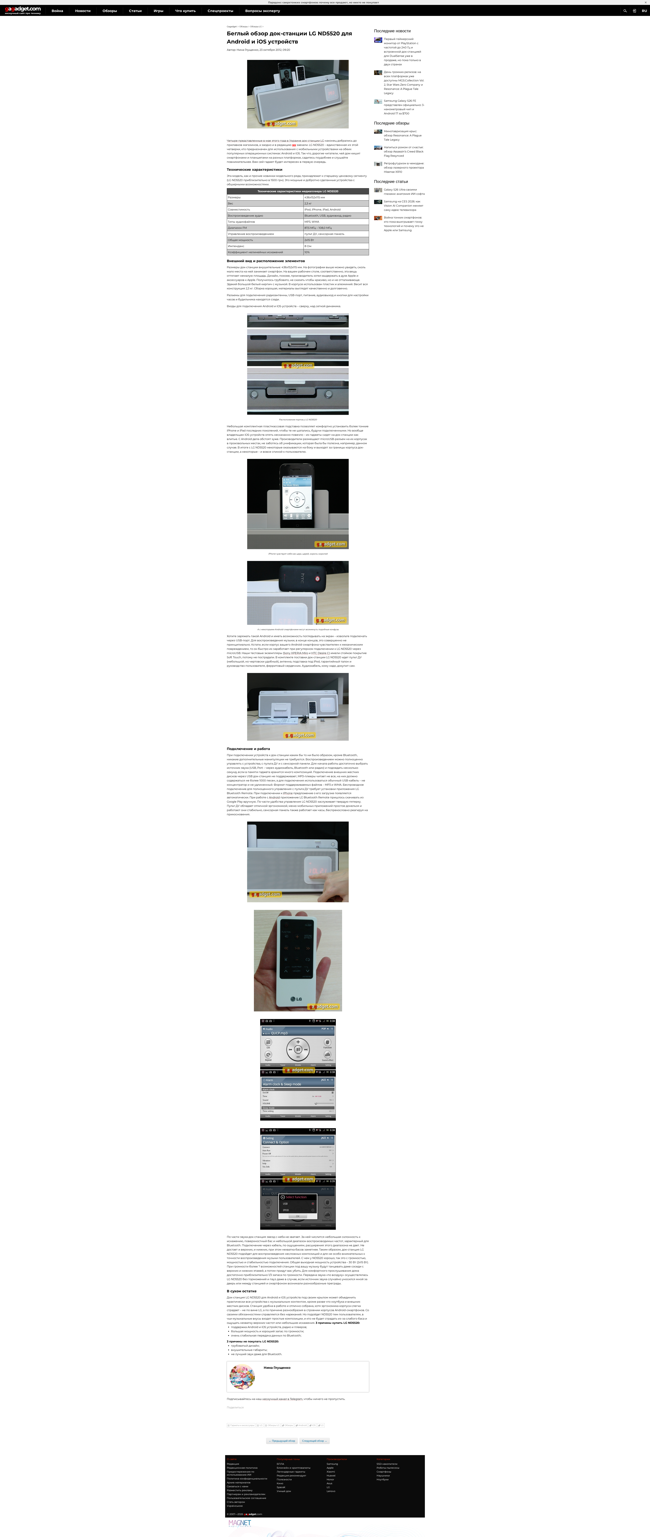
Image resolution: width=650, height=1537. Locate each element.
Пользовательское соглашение (246, 1498)
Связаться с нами (237, 1486)
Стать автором (236, 1501)
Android (274, 797)
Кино (280, 1483)
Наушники (383, 1475)
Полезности (284, 1479)
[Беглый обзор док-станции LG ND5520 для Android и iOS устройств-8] (298, 1070)
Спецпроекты (220, 11)
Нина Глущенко (247, 49)
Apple (330, 1467)
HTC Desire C (320, 653)
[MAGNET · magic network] (240, 1524)
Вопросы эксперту (262, 11)
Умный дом (284, 1491)
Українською (235, 1505)
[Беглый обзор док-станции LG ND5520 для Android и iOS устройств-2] (298, 364)
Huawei (331, 1475)
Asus (329, 1483)
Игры (158, 11)
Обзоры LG (273, 1425)
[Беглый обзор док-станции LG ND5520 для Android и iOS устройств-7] (298, 960)
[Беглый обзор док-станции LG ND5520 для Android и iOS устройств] (298, 94)
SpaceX (281, 1487)
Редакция (233, 1463)
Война (57, 11)
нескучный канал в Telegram (282, 1399)
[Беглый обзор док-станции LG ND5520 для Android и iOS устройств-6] (298, 862)
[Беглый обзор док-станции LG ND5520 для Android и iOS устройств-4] (298, 593)
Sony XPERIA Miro (296, 653)
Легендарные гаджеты (291, 1471)
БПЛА (280, 1463)
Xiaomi (331, 1471)
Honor (330, 1479)
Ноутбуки (383, 1479)
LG (261, 1425)
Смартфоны (384, 1471)
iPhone (288, 793)
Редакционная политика (242, 1467)
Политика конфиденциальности (247, 1478)
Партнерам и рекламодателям (246, 1494)
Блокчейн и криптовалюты (293, 1467)
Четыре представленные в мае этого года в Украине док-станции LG (275, 140)
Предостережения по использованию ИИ (240, 1473)
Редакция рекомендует (291, 1475)
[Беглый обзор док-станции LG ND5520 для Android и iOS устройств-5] (298, 707)
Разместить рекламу (240, 1490)
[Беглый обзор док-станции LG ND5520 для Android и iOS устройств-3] (298, 504)
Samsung (332, 1463)
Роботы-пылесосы (388, 1467)
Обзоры (110, 11)
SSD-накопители (387, 1463)
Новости (83, 11)
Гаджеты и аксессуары (242, 1425)
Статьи (135, 11)
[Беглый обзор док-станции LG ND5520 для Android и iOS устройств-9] (298, 1179)
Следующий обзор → (314, 1440)
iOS (314, 1425)
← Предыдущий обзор (282, 1440)
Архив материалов (239, 1482)
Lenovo (331, 1491)
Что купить (185, 11)
